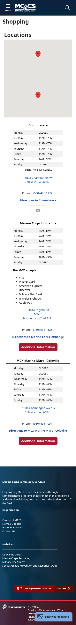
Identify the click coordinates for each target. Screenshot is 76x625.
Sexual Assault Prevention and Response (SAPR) (29, 565)
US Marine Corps (12, 554)
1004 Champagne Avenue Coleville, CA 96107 (39, 410)
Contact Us (8, 531)
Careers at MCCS (11, 520)
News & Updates (11, 523)
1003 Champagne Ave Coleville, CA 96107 (39, 180)
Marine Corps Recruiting (16, 558)
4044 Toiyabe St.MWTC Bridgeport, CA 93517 (37, 314)
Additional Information (38, 347)
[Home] (25, 7)
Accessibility (34, 613)
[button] (38, 95)
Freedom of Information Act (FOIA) (45, 610)
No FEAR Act (34, 607)
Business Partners (12, 527)
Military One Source (13, 562)
